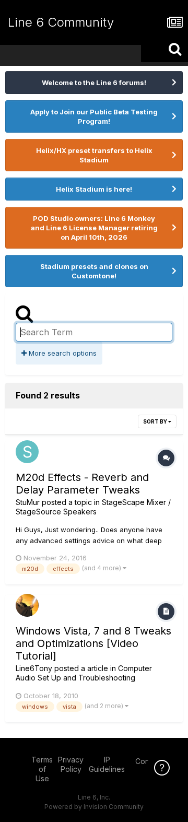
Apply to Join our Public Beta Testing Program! (94, 116)
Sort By (155, 421)
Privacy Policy (71, 764)
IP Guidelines (107, 764)
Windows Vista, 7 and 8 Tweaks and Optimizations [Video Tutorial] (93, 643)
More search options (62, 353)
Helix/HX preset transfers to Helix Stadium (94, 155)
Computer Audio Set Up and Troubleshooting (84, 673)
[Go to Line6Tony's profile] (27, 605)
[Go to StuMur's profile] (27, 451)
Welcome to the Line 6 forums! (94, 82)
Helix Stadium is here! (94, 189)
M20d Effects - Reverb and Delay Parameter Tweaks (82, 483)
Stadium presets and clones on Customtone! (94, 271)
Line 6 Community (61, 22)
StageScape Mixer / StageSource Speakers (93, 507)
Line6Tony (34, 668)
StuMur (28, 502)
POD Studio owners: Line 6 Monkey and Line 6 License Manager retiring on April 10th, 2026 (94, 227)
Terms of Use (42, 769)
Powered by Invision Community (94, 807)
